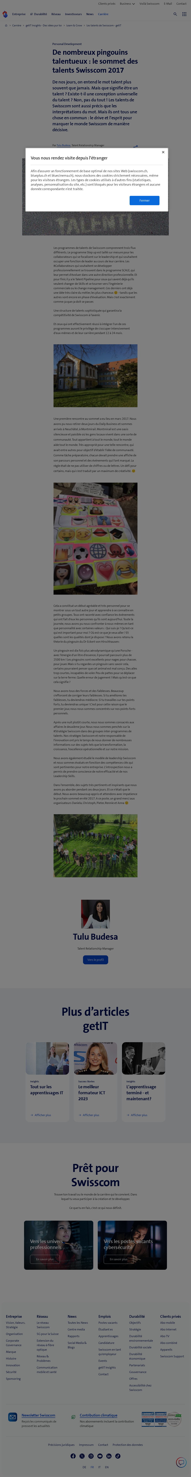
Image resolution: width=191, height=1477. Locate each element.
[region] (96, 180)
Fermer (145, 200)
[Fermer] (163, 152)
